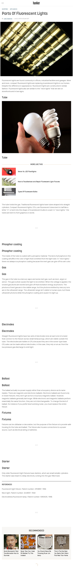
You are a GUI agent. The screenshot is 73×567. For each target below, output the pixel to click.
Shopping (5, 9)
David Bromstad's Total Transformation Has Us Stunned (11, 553)
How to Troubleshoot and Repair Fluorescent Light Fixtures (39, 182)
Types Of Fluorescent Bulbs (27, 192)
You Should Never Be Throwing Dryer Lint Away (44, 553)
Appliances (13, 9)
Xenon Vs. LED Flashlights (27, 172)
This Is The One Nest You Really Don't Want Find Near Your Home (61, 553)
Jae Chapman (8, 18)
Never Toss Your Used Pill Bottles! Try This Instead (28, 553)
